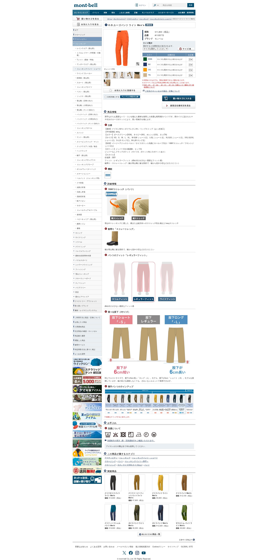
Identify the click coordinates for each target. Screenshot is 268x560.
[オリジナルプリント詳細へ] (87, 461)
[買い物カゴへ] (87, 19)
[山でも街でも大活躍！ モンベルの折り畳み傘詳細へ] (87, 425)
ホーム (109, 19)
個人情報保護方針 (143, 546)
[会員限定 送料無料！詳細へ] (87, 470)
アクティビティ (132, 19)
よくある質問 (95, 546)
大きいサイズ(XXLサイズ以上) (129, 465)
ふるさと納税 (124, 12)
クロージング (110, 461)
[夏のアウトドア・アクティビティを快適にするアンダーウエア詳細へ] (87, 407)
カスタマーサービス (166, 12)
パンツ (120, 461)
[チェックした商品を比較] (130, 96)
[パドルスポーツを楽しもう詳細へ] (87, 443)
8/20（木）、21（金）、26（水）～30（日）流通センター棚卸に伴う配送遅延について (169, 86)
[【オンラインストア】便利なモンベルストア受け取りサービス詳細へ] (87, 480)
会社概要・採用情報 (186, 12)
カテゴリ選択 (156, 5)
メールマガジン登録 (125, 546)
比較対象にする (113, 97)
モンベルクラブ (148, 12)
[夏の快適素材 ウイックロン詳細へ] (87, 362)
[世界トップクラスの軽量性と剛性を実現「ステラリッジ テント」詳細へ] (87, 371)
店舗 (136, 12)
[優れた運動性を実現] (108, 175)
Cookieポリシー (158, 546)
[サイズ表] (186, 49)
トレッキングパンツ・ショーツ (161, 19)
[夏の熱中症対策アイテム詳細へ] (87, 416)
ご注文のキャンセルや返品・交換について (162, 91)
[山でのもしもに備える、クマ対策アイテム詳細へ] (87, 389)
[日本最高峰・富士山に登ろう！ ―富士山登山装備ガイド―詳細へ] (87, 434)
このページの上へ (187, 540)
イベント (95, 12)
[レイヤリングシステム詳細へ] (87, 452)
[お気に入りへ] (87, 24)
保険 (105, 12)
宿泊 (113, 12)
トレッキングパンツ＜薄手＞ (137, 461)
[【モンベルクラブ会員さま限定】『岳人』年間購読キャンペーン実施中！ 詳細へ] (87, 380)
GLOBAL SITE (187, 546)
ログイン (142, 5)
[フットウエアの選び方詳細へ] (87, 398)
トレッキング (144, 19)
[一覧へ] (149, 534)
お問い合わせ (108, 546)
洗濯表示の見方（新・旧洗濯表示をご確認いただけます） (131, 440)
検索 (190, 5)
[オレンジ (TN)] (122, 48)
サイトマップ (173, 546)
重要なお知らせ (81, 546)
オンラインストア (81, 12)
